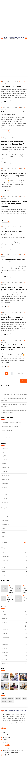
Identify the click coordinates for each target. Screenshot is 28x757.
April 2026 (4, 459)
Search (24, 380)
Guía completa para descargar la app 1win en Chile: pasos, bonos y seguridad (14, 203)
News (3, 532)
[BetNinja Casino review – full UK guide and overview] (18, 588)
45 (19, 373)
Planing (11, 701)
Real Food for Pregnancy (12, 426)
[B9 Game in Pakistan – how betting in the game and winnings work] (18, 598)
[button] (26, 37)
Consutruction (5, 520)
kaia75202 (15, 81)
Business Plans (5, 516)
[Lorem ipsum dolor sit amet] (4, 588)
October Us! (9, 430)
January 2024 (5, 491)
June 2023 (4, 495)
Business (4, 698)
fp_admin (15, 107)
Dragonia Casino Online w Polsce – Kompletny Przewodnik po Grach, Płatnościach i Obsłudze (13, 347)
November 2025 (6, 479)
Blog (22, 81)
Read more (5, 101)
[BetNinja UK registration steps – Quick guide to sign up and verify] (3, 598)
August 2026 (5, 448)
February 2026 (5, 467)
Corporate (18, 698)
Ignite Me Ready (10, 434)
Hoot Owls (8, 438)
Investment (4, 701)
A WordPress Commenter (8, 422)
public (3, 536)
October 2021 (5, 502)
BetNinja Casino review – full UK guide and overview (14, 394)
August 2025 (5, 483)
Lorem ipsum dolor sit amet (11, 86)
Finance (4, 528)
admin (3, 426)
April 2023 (4, 498)
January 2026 (5, 471)
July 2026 (4, 452)
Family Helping (5, 524)
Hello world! (18, 422)
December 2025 (6, 475)
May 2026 (4, 456)
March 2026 (4, 463)
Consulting (10, 698)
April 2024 (4, 487)
